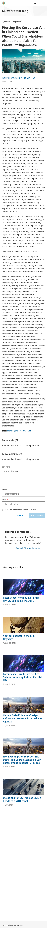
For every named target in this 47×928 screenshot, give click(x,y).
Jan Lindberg (8, 78)
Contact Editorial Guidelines (29, 548)
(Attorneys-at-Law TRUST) (25, 78)
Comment (6, 467)
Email (5, 500)
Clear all (20, 515)
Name (5, 489)
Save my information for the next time (21, 510)
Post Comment (37, 515)
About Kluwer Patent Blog (13, 925)
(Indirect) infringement (12, 22)
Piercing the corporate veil (19, 431)
